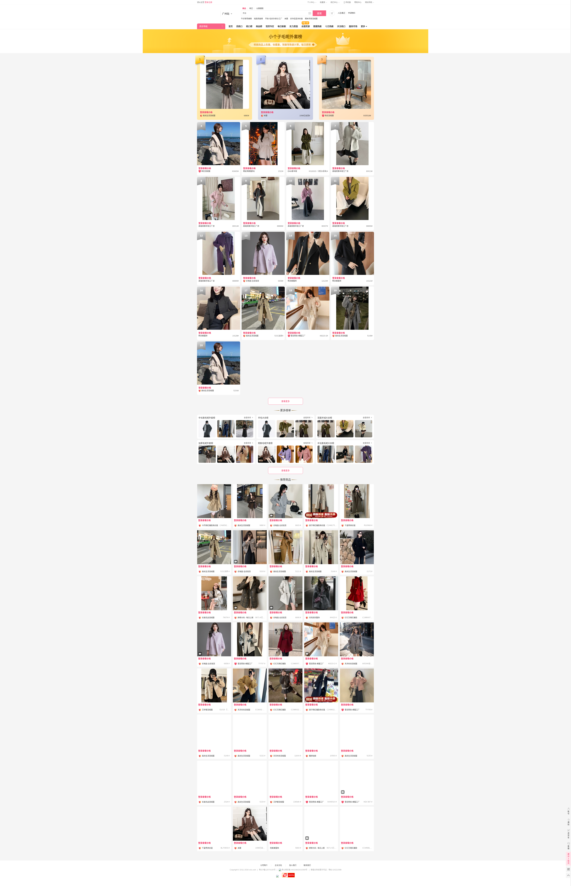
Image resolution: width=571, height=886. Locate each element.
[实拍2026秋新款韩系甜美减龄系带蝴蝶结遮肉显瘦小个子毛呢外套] (250, 824)
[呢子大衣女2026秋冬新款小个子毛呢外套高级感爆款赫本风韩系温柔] (250, 731)
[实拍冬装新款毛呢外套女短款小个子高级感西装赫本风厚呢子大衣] (250, 601)
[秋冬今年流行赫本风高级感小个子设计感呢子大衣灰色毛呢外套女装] (321, 593)
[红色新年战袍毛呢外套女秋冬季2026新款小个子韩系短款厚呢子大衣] (357, 593)
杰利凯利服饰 (314, 618)
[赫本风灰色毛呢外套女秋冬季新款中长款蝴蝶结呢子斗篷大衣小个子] (357, 639)
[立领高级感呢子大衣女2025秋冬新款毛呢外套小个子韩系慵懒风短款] (214, 778)
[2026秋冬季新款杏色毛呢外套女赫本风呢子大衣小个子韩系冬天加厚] (214, 547)
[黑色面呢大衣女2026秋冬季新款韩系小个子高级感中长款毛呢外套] (285, 778)
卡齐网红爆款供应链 (210, 525)
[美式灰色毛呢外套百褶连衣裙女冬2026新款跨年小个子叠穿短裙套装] (285, 685)
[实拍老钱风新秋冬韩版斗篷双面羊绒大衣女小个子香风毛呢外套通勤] (214, 647)
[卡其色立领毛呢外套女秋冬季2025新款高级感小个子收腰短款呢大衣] (214, 501)
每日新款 (282, 26)
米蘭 (286, 19)
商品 (244, 8)
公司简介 (264, 865)
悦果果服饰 (274, 848)
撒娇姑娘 (312, 756)
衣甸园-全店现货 (279, 525)
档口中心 (334, 2)
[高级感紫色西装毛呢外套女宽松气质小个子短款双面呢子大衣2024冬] (285, 824)
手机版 (347, 2)
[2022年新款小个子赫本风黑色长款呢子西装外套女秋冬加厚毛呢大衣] (321, 685)
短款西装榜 (258, 19)
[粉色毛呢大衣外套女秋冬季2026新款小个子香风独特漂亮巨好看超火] (357, 824)
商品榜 (259, 26)
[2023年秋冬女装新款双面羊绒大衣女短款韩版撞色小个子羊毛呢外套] (214, 685)
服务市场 (353, 26)
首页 (231, 26)
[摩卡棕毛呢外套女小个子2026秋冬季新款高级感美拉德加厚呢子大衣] (250, 501)
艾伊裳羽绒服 (207, 710)
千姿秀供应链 (350, 525)
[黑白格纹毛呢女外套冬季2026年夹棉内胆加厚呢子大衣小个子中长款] (321, 778)
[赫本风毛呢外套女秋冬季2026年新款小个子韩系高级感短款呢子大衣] (250, 639)
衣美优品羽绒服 (208, 618)
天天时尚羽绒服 (351, 664)
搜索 (319, 13)
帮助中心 (357, 2)
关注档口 (341, 26)
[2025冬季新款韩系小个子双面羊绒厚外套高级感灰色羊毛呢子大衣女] (321, 731)
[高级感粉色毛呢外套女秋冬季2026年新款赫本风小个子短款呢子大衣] (357, 685)
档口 (251, 8)
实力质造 (294, 26)
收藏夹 (323, 2)
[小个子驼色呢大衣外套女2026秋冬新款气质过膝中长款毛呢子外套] (285, 547)
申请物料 (351, 13)
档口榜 (249, 26)
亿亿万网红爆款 (351, 618)
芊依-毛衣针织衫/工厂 (273, 19)
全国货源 (305, 26)
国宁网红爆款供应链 (317, 525)
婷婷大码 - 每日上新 (245, 618)
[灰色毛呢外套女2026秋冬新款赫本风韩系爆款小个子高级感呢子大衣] (214, 731)
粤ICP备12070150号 (267, 870)
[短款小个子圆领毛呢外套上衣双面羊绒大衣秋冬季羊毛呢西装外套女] (250, 685)
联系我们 (307, 865)
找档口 (239, 26)
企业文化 (278, 865)
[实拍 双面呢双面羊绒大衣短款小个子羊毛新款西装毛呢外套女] (285, 601)
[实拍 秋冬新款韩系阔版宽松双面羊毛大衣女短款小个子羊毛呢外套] (285, 509)
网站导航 (369, 2)
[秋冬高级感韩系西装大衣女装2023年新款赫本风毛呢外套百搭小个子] (321, 501)
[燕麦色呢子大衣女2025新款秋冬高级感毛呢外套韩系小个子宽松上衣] (214, 593)
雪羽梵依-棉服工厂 (245, 664)
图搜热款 (317, 26)
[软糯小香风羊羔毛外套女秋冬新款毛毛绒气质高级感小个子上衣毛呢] (321, 647)
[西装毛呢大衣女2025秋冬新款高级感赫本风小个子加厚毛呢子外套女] (285, 731)
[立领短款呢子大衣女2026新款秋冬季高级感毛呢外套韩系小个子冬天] (357, 547)
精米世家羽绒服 (311, 19)
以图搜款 (259, 8)
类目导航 (203, 26)
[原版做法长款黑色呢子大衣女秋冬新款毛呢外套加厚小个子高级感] (357, 501)
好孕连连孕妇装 (296, 19)
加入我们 (292, 865)
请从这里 (204, 2)
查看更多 (285, 470)
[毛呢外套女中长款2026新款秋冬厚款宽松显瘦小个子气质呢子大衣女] (357, 731)
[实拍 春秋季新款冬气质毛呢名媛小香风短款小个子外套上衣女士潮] (250, 555)
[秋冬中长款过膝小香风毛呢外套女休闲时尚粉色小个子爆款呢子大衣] (321, 547)
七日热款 (329, 26)
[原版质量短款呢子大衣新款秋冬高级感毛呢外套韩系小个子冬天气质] (214, 824)
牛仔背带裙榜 (246, 19)
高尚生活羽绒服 (244, 525)
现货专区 (270, 26)
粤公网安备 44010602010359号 (294, 870)
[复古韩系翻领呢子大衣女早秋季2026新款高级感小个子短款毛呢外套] (357, 786)
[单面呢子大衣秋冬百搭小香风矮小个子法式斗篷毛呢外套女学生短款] (250, 778)
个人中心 (311, 2)
